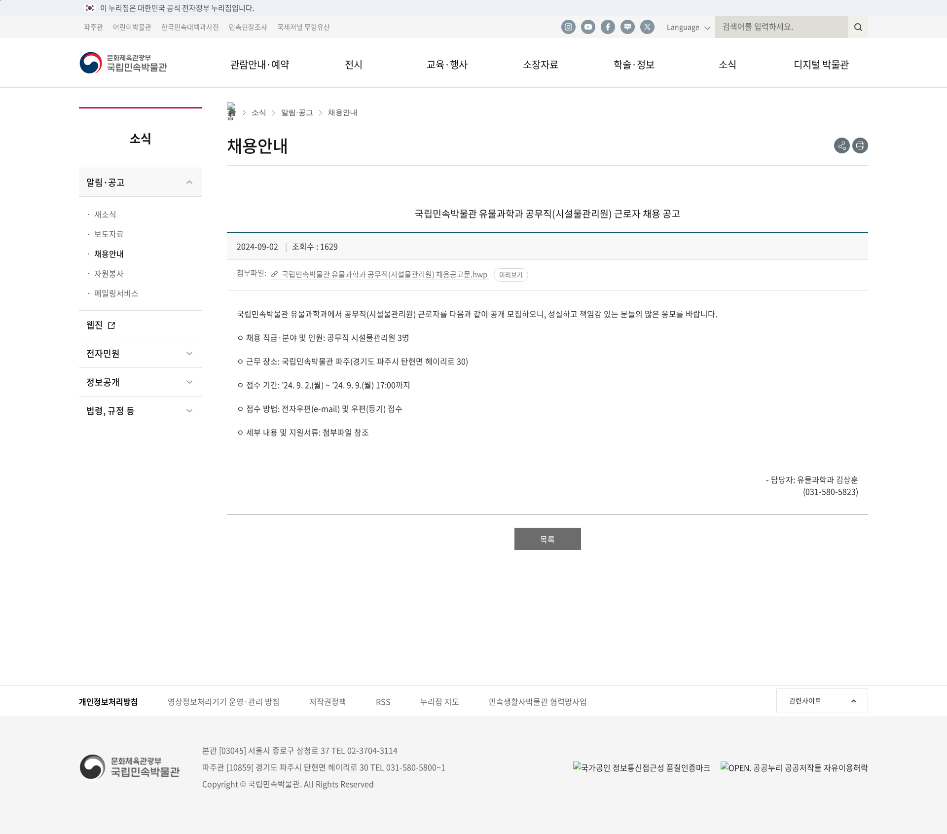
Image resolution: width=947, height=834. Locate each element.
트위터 (647, 27)
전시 (354, 64)
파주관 (93, 27)
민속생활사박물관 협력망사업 (538, 701)
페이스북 (607, 27)
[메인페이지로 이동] (138, 62)
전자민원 (103, 353)
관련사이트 (805, 700)
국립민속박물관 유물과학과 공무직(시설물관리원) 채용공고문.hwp (384, 274)
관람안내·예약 (259, 64)
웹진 (95, 324)
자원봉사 (109, 273)
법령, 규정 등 (110, 410)
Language (683, 27)
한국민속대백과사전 (190, 27)
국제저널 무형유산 (303, 27)
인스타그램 (568, 27)
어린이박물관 (132, 27)
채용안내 (109, 253)
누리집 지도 (439, 701)
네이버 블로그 (627, 27)
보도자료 (109, 234)
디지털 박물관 (821, 64)
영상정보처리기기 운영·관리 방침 (224, 701)
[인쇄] (860, 145)
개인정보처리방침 (108, 701)
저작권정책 (327, 701)
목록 (547, 539)
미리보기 (511, 274)
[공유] (842, 145)
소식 (727, 64)
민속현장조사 (248, 27)
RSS (383, 701)
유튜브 (588, 27)
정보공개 (103, 382)
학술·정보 (634, 64)
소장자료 (540, 64)
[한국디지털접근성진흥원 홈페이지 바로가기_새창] (642, 766)
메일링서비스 (116, 293)
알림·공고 (105, 182)
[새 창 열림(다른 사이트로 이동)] (789, 766)
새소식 (105, 214)
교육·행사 (447, 64)
